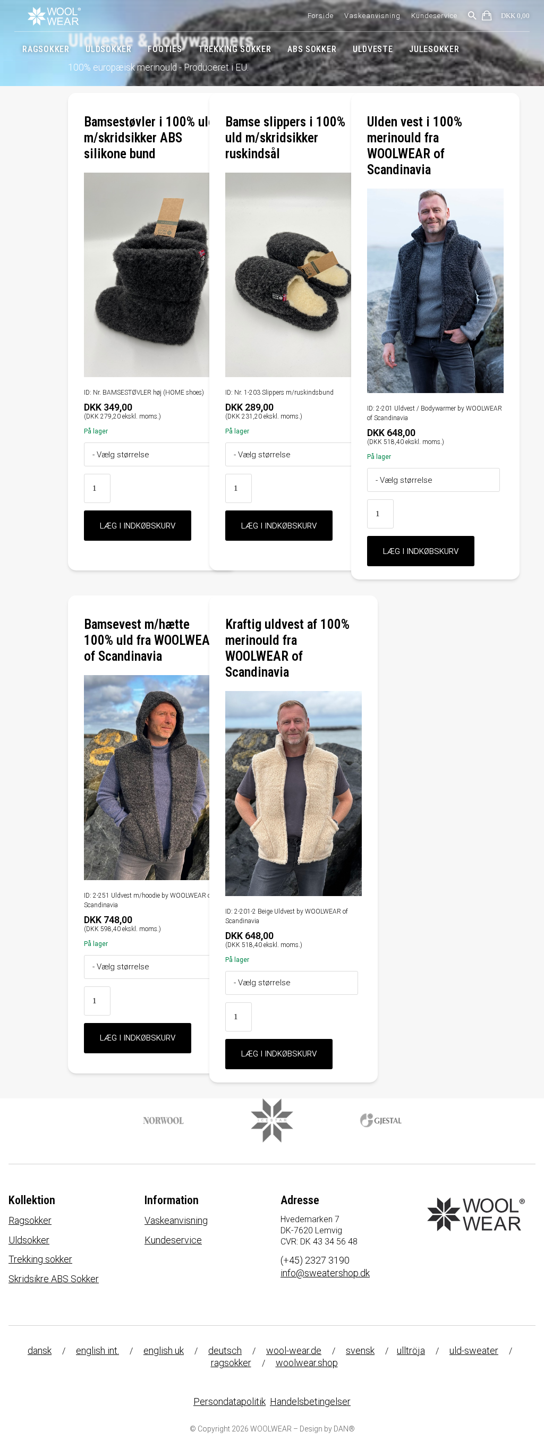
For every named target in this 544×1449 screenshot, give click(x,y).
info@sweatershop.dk (325, 1272)
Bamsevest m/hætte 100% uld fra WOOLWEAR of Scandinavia (150, 640)
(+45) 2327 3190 (315, 1260)
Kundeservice (434, 16)
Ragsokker (45, 49)
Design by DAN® (327, 1429)
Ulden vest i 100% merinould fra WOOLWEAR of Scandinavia (414, 145)
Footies (165, 49)
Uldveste (373, 49)
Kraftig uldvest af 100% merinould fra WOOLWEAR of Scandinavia (287, 648)
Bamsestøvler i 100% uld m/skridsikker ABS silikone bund (149, 137)
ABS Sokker (311, 49)
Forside (321, 16)
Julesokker (434, 49)
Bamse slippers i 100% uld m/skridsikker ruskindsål (285, 137)
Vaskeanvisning (372, 16)
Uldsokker (108, 49)
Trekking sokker (234, 49)
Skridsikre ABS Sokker (53, 1278)
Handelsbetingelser (310, 1401)
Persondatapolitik (229, 1401)
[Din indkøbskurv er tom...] (487, 17)
